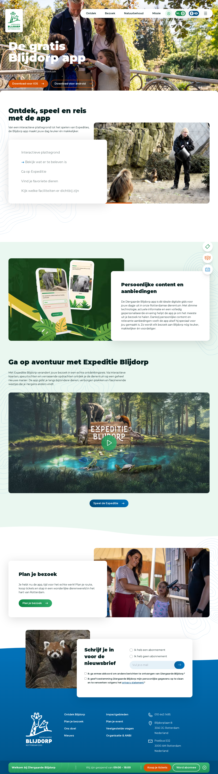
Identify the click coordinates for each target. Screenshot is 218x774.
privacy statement (133, 682)
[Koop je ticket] (208, 246)
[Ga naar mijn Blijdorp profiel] (168, 13)
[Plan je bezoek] (208, 269)
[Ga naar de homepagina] (14, 21)
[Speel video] (109, 443)
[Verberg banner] (204, 768)
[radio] (147, 650)
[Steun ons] (208, 258)
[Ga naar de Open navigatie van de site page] (206, 13)
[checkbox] (157, 653)
